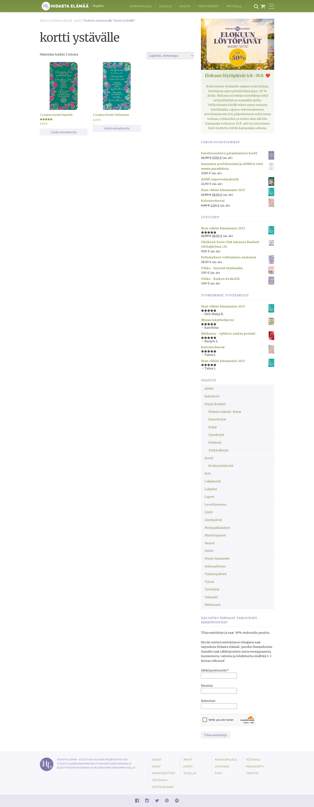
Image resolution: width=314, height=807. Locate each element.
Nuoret (210, 543)
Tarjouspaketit (216, 574)
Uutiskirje (222, 766)
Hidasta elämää (81, 6)
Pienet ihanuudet (217, 558)
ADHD (209, 388)
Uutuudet (211, 597)
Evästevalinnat (163, 787)
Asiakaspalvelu (140, 6)
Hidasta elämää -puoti (66, 20)
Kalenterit (212, 396)
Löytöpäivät (213, 520)
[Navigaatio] (271, 6)
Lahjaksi (211, 489)
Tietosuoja (160, 780)
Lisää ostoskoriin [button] (64, 132)
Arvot (187, 759)
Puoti (218, 773)
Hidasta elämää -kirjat (224, 411)
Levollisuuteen (215, 504)
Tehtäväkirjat (218, 450)
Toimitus (252, 773)
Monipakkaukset (217, 527)
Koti (208, 473)
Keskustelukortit (221, 465)
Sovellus (165, 6)
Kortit (209, 458)
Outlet (209, 551)
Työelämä (212, 589)
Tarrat (209, 581)
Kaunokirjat (217, 419)
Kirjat (212, 427)
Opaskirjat (216, 434)
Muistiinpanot (215, 535)
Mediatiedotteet (164, 773)
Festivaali (253, 759)
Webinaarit (213, 605)
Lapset (209, 496)
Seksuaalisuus (215, 566)
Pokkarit (214, 442)
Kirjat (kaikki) (215, 404)
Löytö (209, 512)
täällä (130, 767)
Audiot (157, 759)
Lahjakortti (213, 481)
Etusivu (45, 20)
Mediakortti (255, 766)
